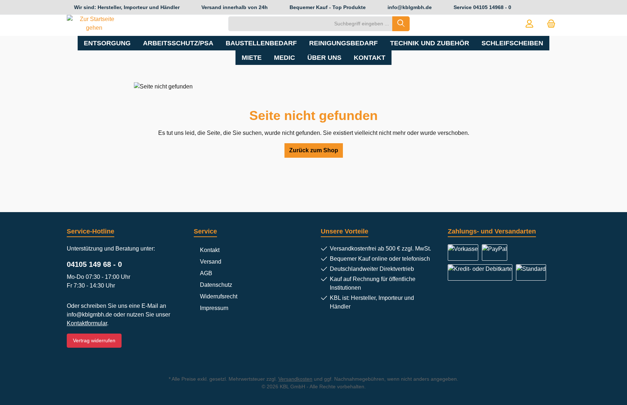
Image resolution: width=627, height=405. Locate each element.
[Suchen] (401, 23)
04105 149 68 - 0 (94, 264)
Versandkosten (295, 379)
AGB (206, 273)
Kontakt (210, 250)
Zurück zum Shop (313, 150)
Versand (210, 262)
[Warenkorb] (551, 23)
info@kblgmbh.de (410, 7)
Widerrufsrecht (218, 296)
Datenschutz (216, 285)
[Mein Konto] (529, 23)
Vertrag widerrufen (94, 340)
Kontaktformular (87, 323)
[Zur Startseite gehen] (94, 23)
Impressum (214, 308)
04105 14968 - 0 (492, 7)
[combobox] (310, 23)
